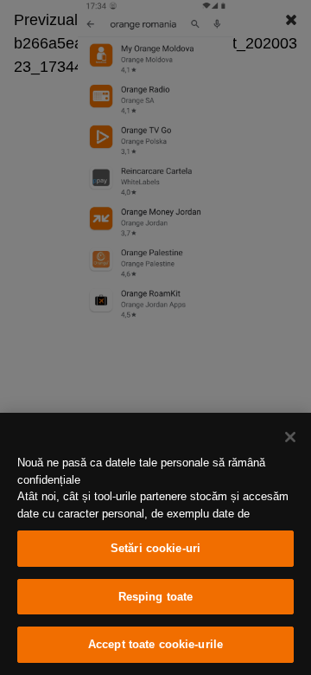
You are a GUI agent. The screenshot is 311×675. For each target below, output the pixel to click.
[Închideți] (290, 437)
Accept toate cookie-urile (155, 644)
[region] (155, 544)
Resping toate (156, 596)
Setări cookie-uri (155, 548)
